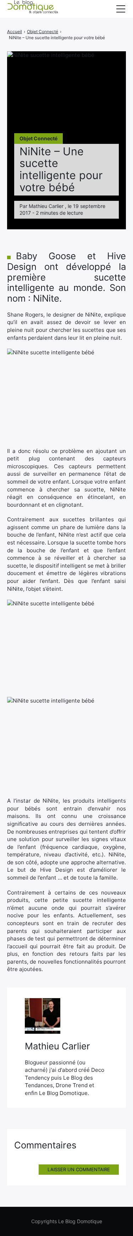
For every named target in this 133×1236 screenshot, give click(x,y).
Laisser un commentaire (79, 1169)
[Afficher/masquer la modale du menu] (120, 9)
